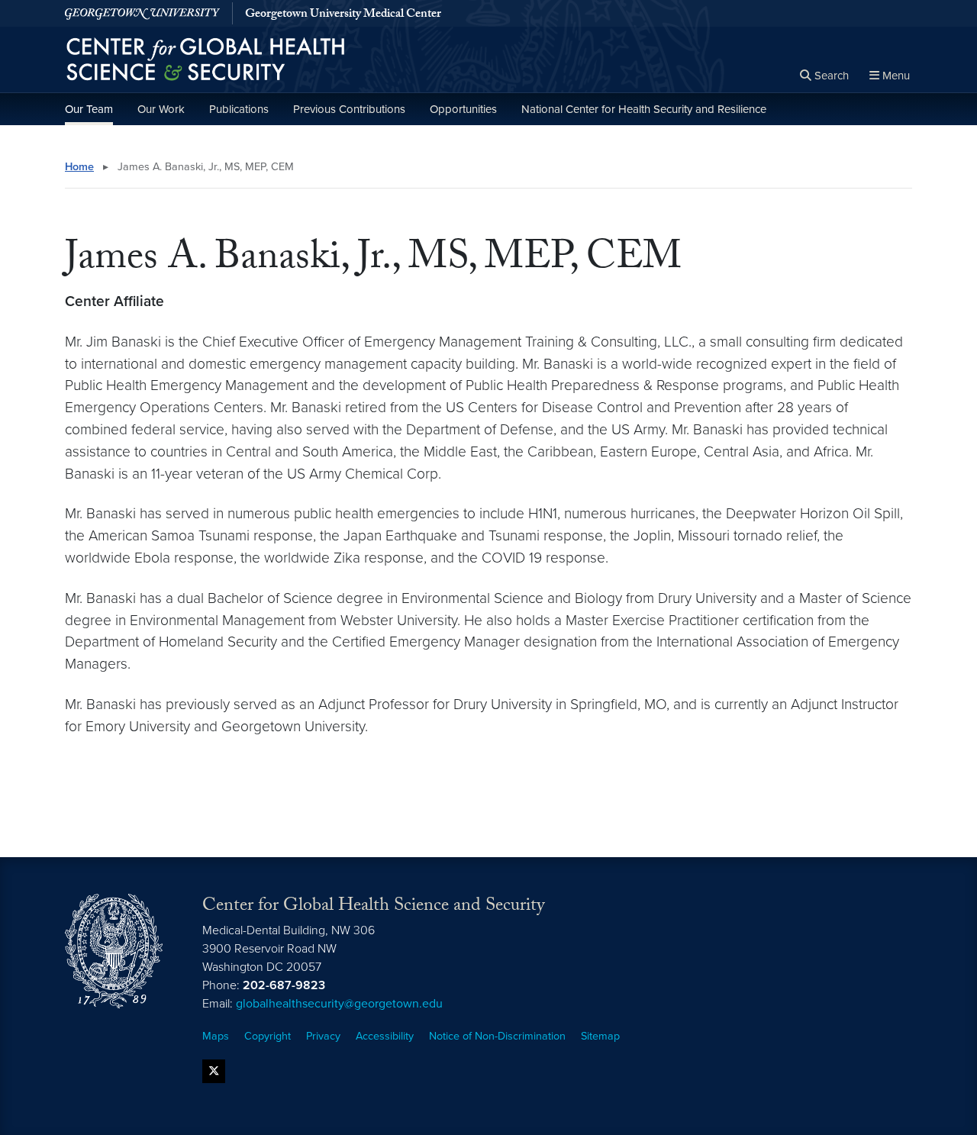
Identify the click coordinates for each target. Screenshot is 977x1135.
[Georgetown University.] (142, 13)
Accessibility (385, 1036)
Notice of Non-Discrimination (497, 1036)
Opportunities (463, 109)
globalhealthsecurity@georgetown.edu (339, 1003)
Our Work (161, 109)
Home (79, 166)
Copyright (267, 1036)
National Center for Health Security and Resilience (643, 109)
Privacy (323, 1036)
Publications (239, 109)
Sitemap (600, 1036)
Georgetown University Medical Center (343, 15)
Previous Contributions (349, 109)
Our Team (89, 109)
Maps (215, 1036)
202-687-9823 (284, 985)
